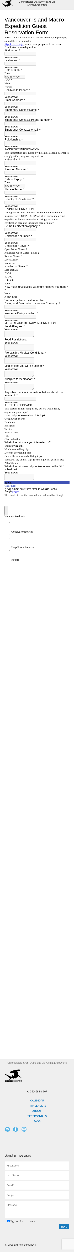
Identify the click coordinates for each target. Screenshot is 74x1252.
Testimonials (37, 1116)
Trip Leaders (37, 1105)
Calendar (37, 1100)
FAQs (37, 1121)
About (37, 1111)
